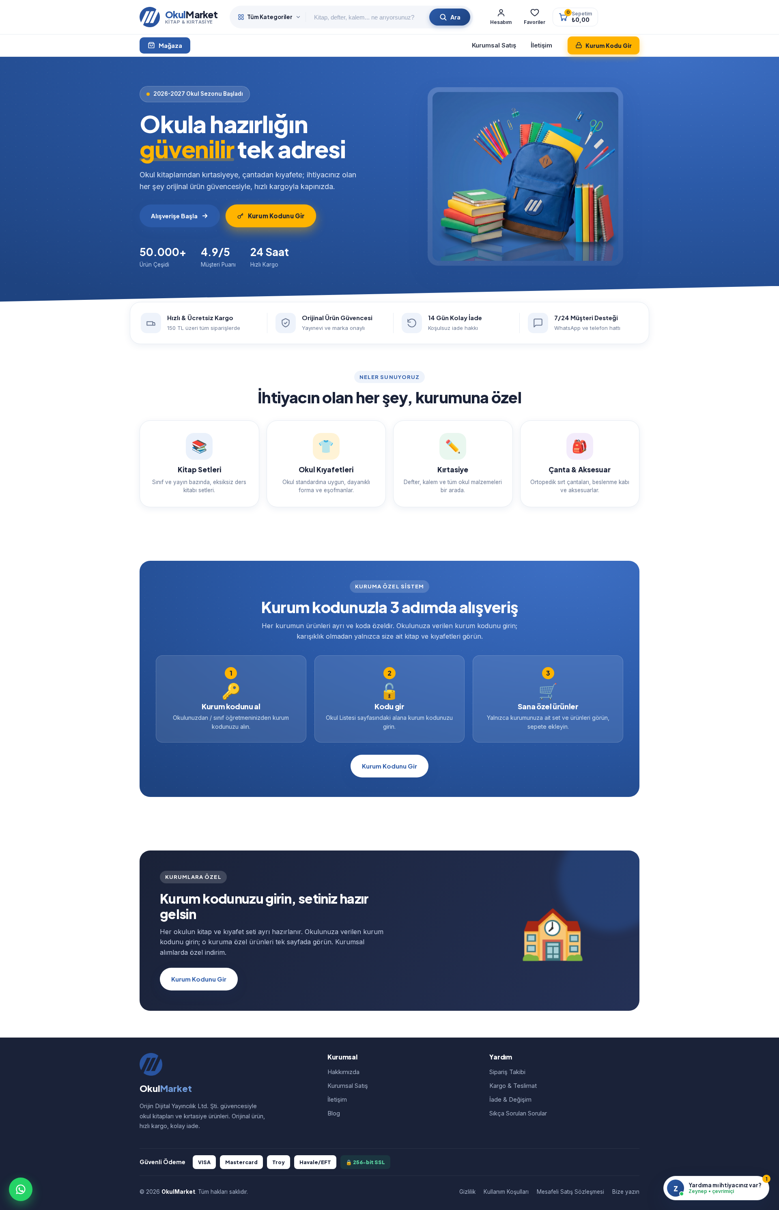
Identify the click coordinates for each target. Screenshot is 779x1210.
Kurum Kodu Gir (608, 45)
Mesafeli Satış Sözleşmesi (570, 1191)
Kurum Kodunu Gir (276, 216)
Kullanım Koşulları (506, 1191)
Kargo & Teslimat (513, 1085)
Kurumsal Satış (494, 45)
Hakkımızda (343, 1071)
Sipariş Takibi (507, 1071)
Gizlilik (467, 1191)
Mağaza (170, 45)
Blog (333, 1113)
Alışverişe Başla (174, 216)
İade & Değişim (510, 1099)
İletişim (541, 45)
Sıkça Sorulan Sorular (518, 1113)
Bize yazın (625, 1191)
